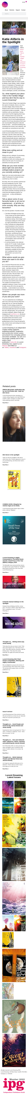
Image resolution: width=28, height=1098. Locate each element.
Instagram (22, 347)
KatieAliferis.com (14, 314)
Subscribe (13, 342)
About (6, 10)
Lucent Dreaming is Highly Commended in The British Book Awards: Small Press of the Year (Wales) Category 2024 (13, 560)
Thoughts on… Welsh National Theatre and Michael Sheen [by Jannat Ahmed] (12, 758)
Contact (23, 10)
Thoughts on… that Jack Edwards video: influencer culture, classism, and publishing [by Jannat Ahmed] (14, 741)
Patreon (4, 345)
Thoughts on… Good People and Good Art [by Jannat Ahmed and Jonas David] (13, 725)
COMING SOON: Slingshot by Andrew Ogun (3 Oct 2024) (12, 505)
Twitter (6, 347)
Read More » (6, 402)
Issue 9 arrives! (7, 711)
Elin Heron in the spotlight (11, 455)
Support (18, 10)
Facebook (13, 347)
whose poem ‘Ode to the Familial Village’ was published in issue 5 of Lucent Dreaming (22, 58)
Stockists (11, 10)
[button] (14, 18)
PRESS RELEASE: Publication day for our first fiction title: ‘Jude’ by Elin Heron (14, 391)
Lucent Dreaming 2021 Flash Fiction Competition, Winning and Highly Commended (13, 660)
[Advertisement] (14, 365)
